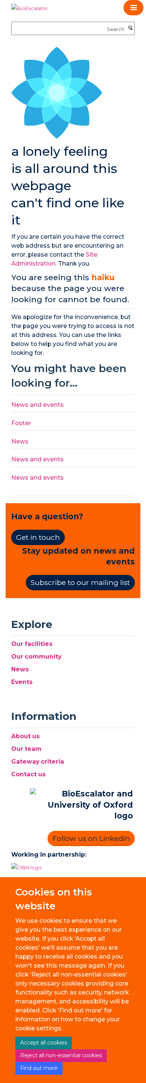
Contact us (28, 774)
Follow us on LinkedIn (91, 838)
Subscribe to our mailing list (80, 582)
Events (22, 682)
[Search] (130, 28)
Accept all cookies (43, 1042)
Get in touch (38, 537)
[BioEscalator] (29, 6)
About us (25, 736)
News (19, 441)
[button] (133, 7)
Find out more (39, 1068)
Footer (21, 423)
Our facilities (31, 643)
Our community (36, 656)
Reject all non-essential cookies (61, 1055)
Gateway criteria (37, 761)
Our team (26, 748)
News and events (37, 404)
